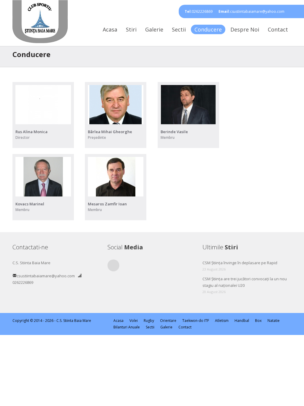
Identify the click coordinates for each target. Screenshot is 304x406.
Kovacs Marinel (29, 204)
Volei (133, 320)
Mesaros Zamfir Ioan (107, 204)
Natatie (273, 320)
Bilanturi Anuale (126, 327)
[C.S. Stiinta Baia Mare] (40, 21)
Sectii (179, 29)
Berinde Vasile (174, 131)
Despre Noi (244, 29)
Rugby (149, 320)
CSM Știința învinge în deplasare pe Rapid (239, 262)
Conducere (208, 29)
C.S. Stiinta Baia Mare (73, 320)
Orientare (168, 320)
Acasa (110, 29)
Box (258, 320)
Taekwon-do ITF (195, 320)
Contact (278, 29)
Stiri (131, 29)
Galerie (154, 29)
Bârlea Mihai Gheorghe (110, 131)
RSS (113, 265)
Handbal (242, 320)
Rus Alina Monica (31, 131)
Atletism (222, 320)
